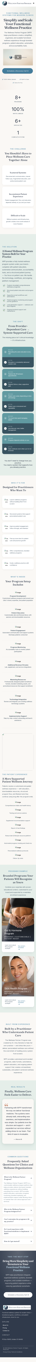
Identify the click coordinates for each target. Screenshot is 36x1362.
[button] (33, 3)
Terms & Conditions (16, 1352)
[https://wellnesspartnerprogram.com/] (17, 3)
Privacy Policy (7, 1352)
